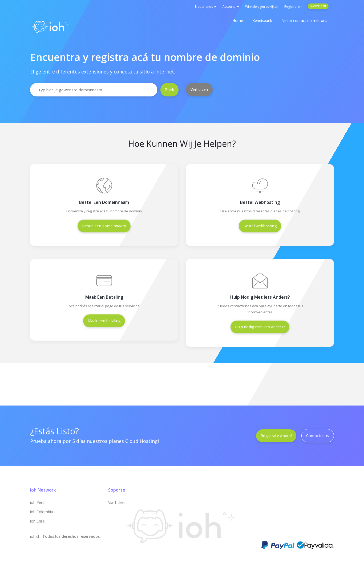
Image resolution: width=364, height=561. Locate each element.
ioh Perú (37, 502)
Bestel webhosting (260, 225)
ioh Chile (37, 521)
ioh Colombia (41, 511)
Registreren (293, 6)
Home (237, 20)
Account (229, 6)
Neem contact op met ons (304, 20)
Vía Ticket (116, 502)
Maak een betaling (104, 320)
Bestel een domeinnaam (104, 225)
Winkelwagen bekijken (261, 6)
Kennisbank (262, 20)
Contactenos (317, 435)
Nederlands (204, 6)
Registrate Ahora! (276, 435)
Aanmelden (318, 6)
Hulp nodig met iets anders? (260, 326)
